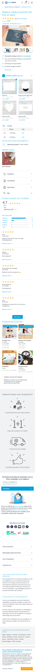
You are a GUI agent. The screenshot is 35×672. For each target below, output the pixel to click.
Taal (5, 207)
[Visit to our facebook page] (8, 527)
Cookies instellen (7, 668)
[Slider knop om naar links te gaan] (4, 50)
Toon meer (17, 317)
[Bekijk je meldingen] (28, 2)
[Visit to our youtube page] (19, 527)
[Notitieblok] (9, 357)
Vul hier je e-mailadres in (10, 482)
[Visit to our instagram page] (23, 527)
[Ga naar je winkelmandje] (32, 2)
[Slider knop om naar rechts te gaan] (30, 50)
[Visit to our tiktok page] (27, 527)
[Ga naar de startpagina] (10, 2)
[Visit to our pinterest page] (15, 527)
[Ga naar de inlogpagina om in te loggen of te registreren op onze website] (25, 2)
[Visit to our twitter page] (12, 527)
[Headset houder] (25, 357)
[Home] (2, 7)
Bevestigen (6, 488)
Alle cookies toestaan (27, 668)
